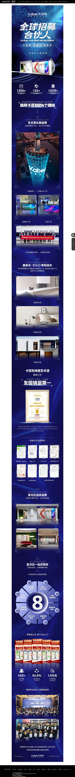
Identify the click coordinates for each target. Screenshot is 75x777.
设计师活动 (55, 1)
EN (67, 1)
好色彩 (35, 1)
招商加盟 (46, 1)
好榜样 (42, 1)
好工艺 (39, 1)
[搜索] (72, 1)
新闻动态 (59, 1)
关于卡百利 (23, 1)
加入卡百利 (64, 1)
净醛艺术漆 (28, 1)
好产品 (32, 1)
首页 (19, 1)
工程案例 (50, 1)
